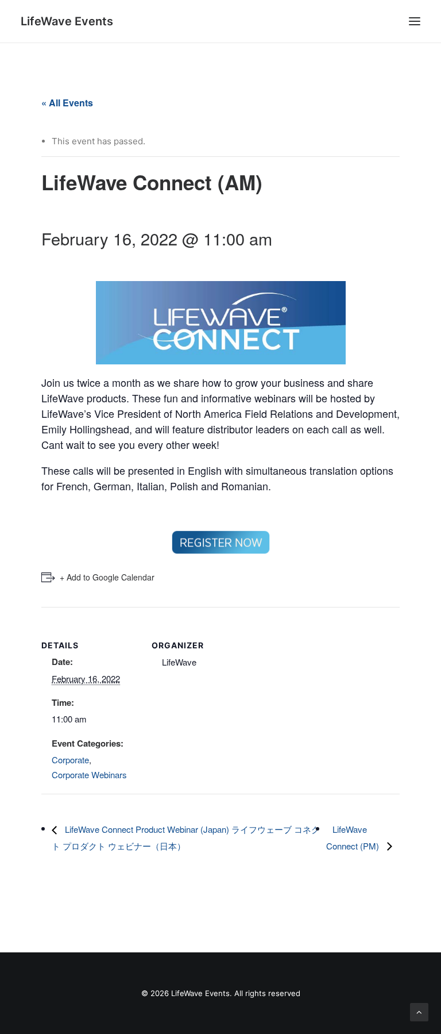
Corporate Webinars (89, 774)
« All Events (67, 102)
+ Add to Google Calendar (107, 577)
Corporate (70, 760)
